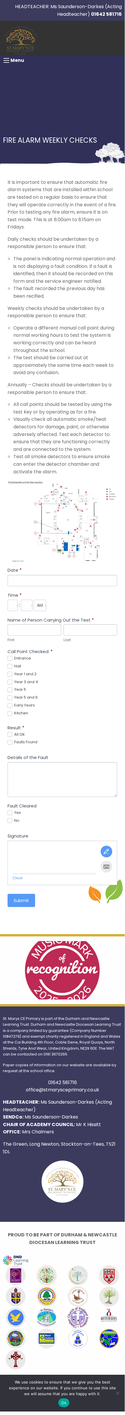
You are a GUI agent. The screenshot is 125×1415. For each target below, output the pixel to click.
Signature (18, 836)
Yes (17, 812)
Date (15, 570)
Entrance (22, 658)
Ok (63, 1402)
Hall (17, 666)
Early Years (24, 705)
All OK (19, 734)
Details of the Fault (28, 757)
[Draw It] (106, 851)
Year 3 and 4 (25, 682)
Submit (21, 900)
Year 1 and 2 (25, 674)
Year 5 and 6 (25, 697)
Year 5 (19, 689)
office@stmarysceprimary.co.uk (62, 1089)
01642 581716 (106, 14)
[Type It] (106, 867)
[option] (62, 970)
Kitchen (20, 713)
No (16, 820)
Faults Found (25, 742)
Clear (17, 878)
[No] (117, 1393)
